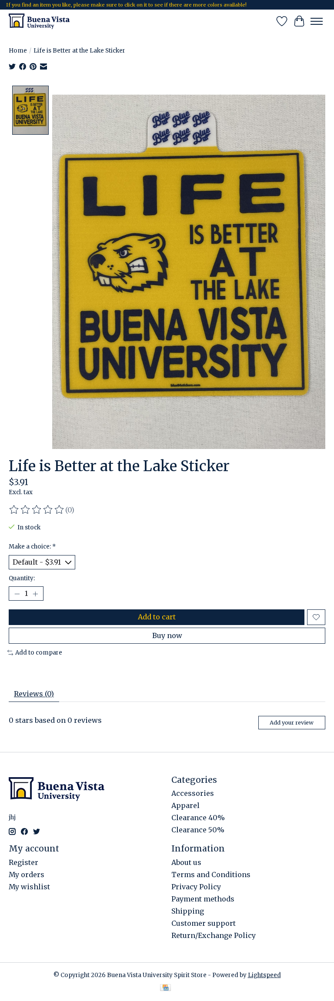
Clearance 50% (197, 829)
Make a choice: (32, 546)
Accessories (192, 793)
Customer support (203, 923)
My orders (26, 874)
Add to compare (38, 652)
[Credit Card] (165, 988)
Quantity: (22, 578)
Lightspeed (264, 975)
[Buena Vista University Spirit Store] (39, 21)
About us (186, 862)
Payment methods (202, 899)
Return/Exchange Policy (213, 935)
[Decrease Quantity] (17, 593)
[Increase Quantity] (35, 593)
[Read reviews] (37, 510)
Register (23, 862)
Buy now (167, 635)
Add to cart (157, 616)
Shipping (187, 911)
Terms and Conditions (210, 874)
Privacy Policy (196, 886)
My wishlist (29, 886)
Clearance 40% (198, 817)
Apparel (185, 805)
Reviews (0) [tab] (34, 693)
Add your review (292, 722)
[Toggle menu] (316, 21)
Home (18, 50)
